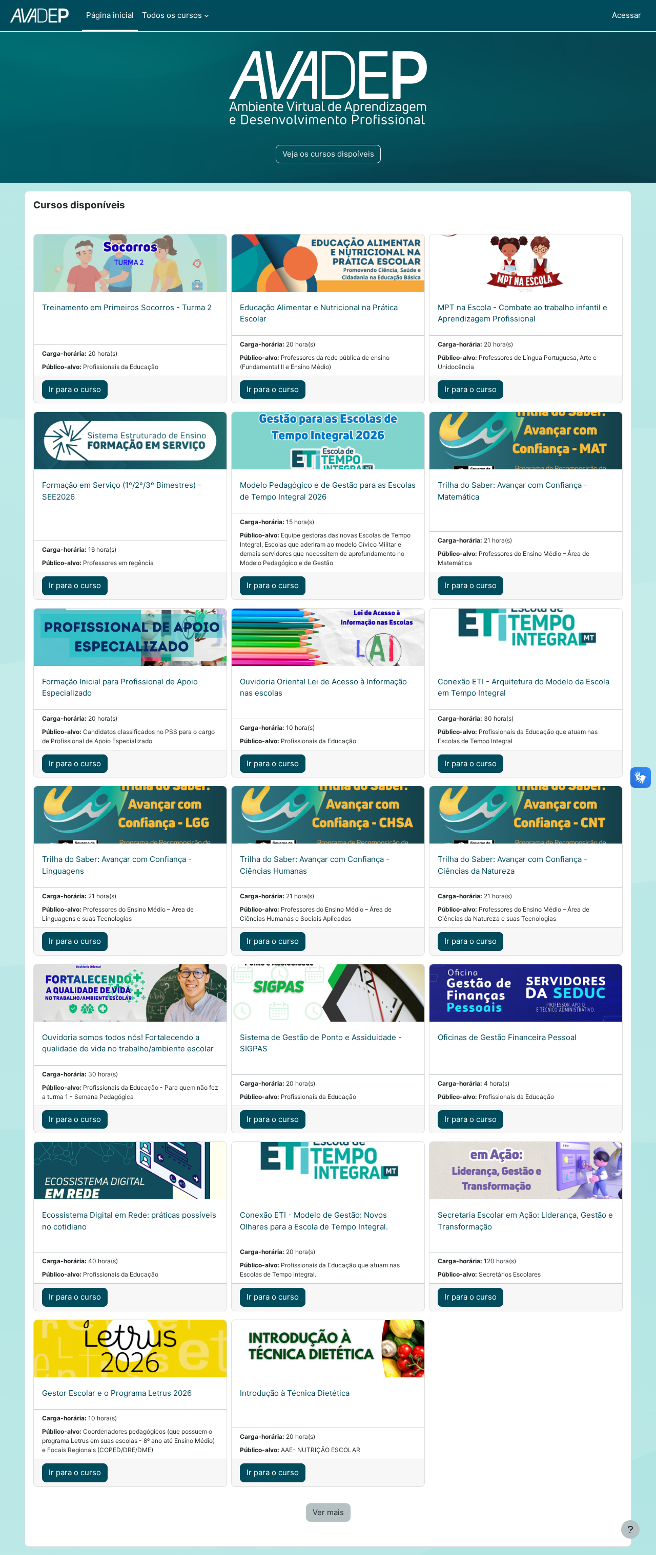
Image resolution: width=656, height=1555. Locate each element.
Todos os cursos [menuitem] (172, 15)
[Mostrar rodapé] (630, 1529)
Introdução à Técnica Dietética (295, 1393)
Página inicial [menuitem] (110, 15)
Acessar (626, 15)
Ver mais (328, 1512)
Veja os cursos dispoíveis (328, 154)
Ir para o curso (75, 389)
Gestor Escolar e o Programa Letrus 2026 (117, 1393)
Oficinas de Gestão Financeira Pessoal (507, 1037)
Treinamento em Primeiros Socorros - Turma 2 (127, 307)
